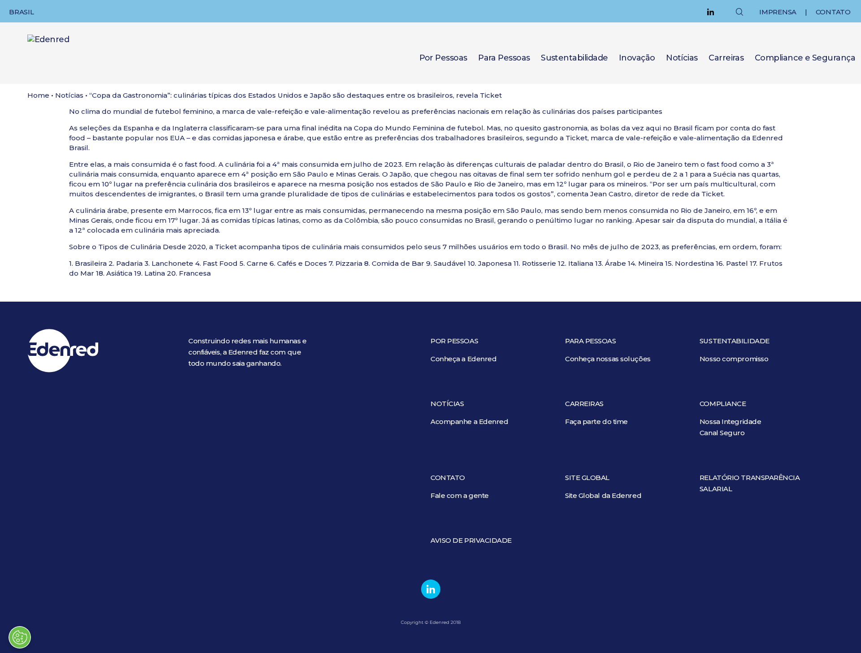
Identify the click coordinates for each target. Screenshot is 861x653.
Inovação (637, 58)
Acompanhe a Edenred (469, 421)
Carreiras (726, 58)
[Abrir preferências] (20, 637)
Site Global (587, 477)
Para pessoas (590, 341)
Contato (833, 12)
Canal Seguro (722, 432)
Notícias (682, 58)
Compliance (723, 403)
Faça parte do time (596, 421)
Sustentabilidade (574, 58)
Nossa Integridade (730, 421)
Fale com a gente (459, 495)
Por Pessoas (443, 58)
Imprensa (777, 12)
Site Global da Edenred (603, 495)
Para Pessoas (504, 58)
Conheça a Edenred (463, 359)
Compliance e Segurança (805, 58)
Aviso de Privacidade (471, 540)
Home (38, 95)
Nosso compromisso (734, 359)
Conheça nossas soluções (608, 359)
